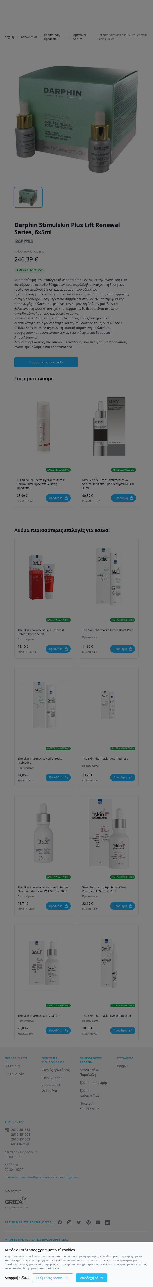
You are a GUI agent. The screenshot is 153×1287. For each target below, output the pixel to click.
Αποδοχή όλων (91, 1278)
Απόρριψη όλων (17, 1278)
